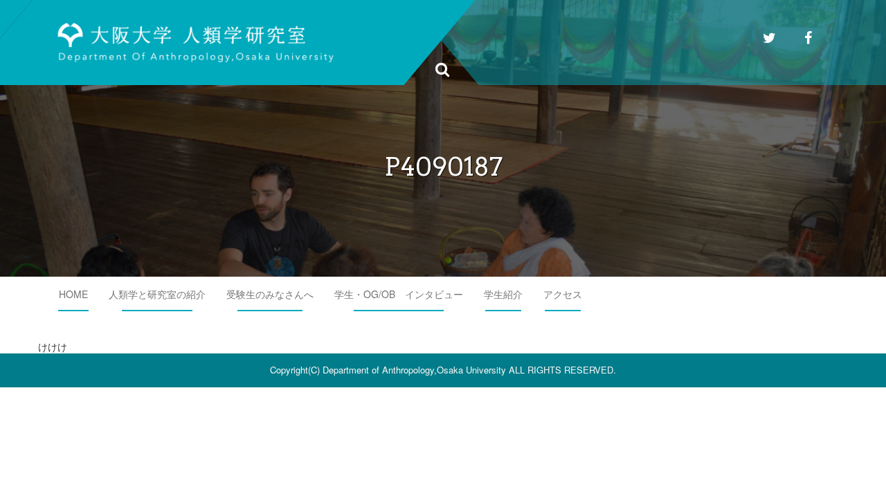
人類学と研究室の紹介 (157, 294)
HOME (73, 294)
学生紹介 (503, 294)
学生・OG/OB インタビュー (398, 294)
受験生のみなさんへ (270, 294)
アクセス (562, 294)
